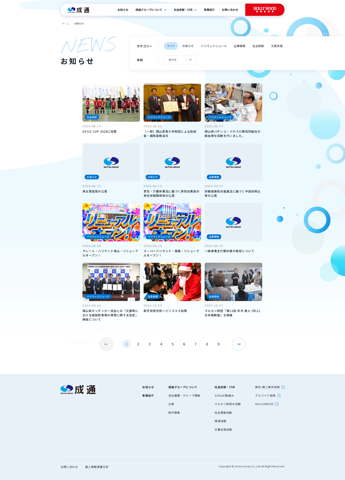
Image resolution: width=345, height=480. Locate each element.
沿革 (171, 404)
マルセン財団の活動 (228, 404)
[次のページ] (238, 344)
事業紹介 (209, 9)
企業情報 (239, 46)
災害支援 (277, 46)
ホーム (65, 23)
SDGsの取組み (224, 395)
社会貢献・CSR (183, 9)
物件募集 (174, 412)
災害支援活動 (223, 429)
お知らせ (123, 9)
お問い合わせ (230, 9)
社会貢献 (258, 46)
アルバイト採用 (265, 395)
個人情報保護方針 (97, 467)
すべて (171, 46)
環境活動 (220, 421)
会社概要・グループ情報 (184, 395)
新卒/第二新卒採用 (267, 387)
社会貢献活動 (223, 412)
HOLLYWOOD (264, 404)
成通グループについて (148, 9)
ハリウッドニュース (214, 46)
